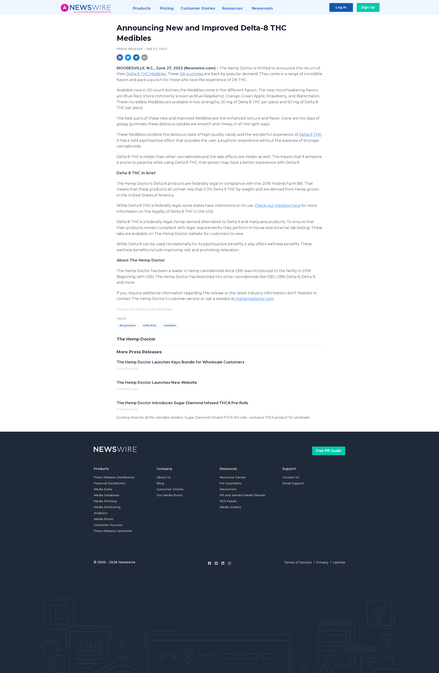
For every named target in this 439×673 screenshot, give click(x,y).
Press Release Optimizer (113, 531)
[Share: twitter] (128, 57)
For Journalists (231, 483)
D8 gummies (191, 74)
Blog (160, 483)
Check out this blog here (277, 205)
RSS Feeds (228, 501)
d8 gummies (127, 325)
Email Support (293, 483)
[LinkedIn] (222, 563)
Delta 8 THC (310, 134)
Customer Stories (170, 489)
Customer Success (108, 525)
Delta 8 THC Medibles (146, 74)
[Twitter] (216, 563)
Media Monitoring (107, 507)
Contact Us (290, 477)
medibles (170, 325)
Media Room (103, 519)
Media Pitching (105, 501)
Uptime (339, 562)
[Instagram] (229, 563)
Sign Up (368, 7)
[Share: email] (144, 57)
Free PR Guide (328, 451)
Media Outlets (230, 507)
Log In (341, 7)
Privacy (322, 562)
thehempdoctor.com (254, 299)
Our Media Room (170, 495)
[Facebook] (209, 563)
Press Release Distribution (114, 477)
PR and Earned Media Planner (242, 495)
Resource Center (233, 477)
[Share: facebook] (119, 57)
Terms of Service (298, 562)
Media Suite (103, 489)
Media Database (106, 495)
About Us (164, 477)
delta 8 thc (150, 325)
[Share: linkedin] (136, 57)
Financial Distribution (110, 483)
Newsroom (228, 489)
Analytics (100, 513)
